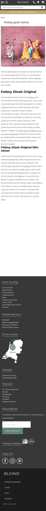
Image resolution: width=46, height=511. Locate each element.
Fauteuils (5, 397)
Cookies (7, 487)
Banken (5, 392)
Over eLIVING (7, 288)
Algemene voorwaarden (12, 482)
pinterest (20, 461)
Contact (5, 307)
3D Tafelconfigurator (10, 389)
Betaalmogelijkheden (10, 322)
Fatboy (31, 97)
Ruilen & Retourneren (10, 327)
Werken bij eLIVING (9, 300)
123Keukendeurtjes (9, 378)
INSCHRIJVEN (13, 431)
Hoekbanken (7, 394)
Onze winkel (7, 302)
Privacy (6, 493)
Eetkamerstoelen (9, 402)
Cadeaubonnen (8, 295)
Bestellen (5, 320)
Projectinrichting (9, 375)
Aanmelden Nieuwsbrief (11, 305)
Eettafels (5, 399)
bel (34, 2)
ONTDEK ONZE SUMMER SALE (23, 12)
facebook (5, 461)
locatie (38, 2)
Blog (4, 297)
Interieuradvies (8, 293)
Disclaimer (8, 498)
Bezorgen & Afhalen (10, 325)
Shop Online (7, 290)
